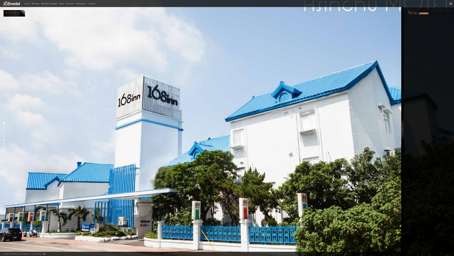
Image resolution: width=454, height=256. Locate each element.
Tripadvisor (44, 254)
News (61, 3)
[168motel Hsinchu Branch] (12, 3)
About (27, 3)
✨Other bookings (49, 3)
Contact (91, 3)
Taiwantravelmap (35, 254)
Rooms (69, 3)
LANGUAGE (451, 3)
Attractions (81, 3)
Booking (35, 3)
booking (14, 13)
